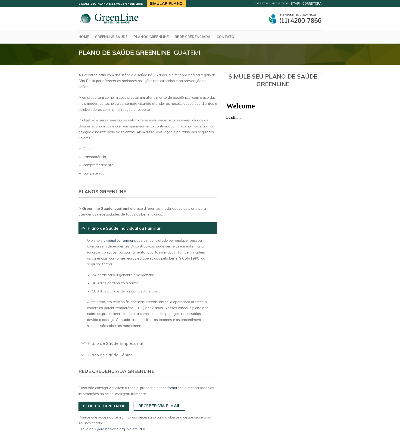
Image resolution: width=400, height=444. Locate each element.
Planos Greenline (151, 37)
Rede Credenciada (193, 37)
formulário (175, 387)
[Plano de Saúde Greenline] (108, 19)
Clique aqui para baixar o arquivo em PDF (112, 429)
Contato (225, 37)
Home (83, 37)
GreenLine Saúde (111, 37)
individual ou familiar (117, 240)
